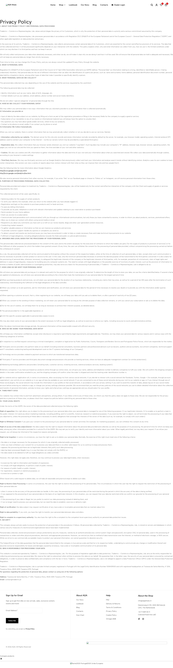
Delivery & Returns (113, 604)
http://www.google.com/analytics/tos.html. (15, 173)
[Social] (139, 619)
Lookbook (73, 5)
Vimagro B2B (111, 619)
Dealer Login (119, 5)
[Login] (156, 5)
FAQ (107, 600)
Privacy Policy (30, 629)
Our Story (85, 5)
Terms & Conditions (113, 607)
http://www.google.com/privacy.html (13, 171)
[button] (161, 5)
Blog (95, 5)
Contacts (104, 5)
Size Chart (80, 615)
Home (52, 5)
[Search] (151, 5)
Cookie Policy (111, 615)
